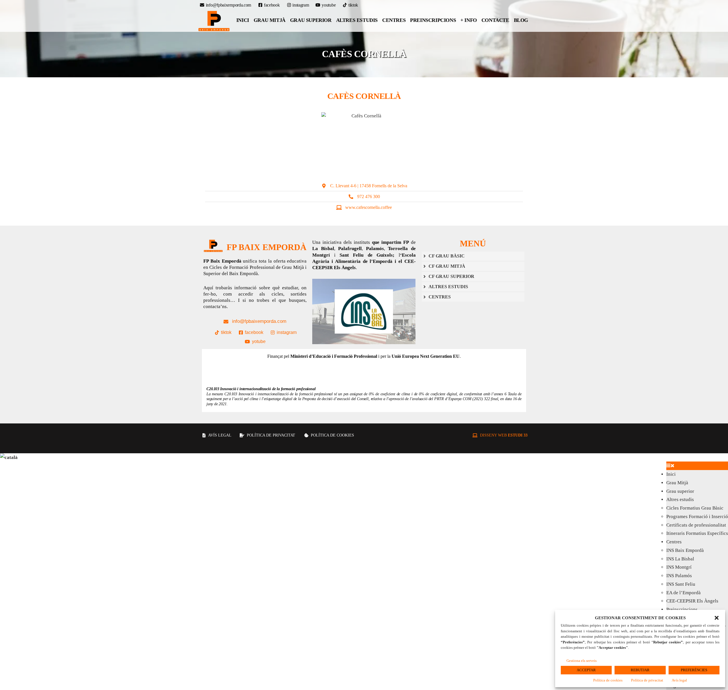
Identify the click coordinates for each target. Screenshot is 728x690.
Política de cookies (607, 680)
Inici (242, 20)
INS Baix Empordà (685, 550)
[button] (716, 618)
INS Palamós (679, 575)
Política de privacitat (647, 680)
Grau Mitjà (270, 20)
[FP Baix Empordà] (214, 21)
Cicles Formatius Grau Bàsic (694, 508)
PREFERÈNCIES (694, 670)
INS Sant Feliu (680, 584)
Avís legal (679, 680)
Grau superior (311, 20)
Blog (521, 20)
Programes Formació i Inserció (697, 516)
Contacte (495, 20)
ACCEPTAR (586, 670)
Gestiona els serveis (581, 660)
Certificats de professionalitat (696, 525)
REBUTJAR (640, 670)
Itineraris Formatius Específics (697, 533)
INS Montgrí (679, 567)
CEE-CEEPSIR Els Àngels (692, 601)
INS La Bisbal (680, 559)
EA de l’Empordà (683, 592)
